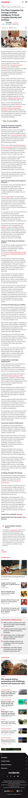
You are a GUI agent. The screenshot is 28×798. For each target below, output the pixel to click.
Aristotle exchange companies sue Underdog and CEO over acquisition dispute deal (14, 643)
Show (16, 121)
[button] (23, 2)
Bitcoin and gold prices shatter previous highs (8, 592)
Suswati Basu (4, 686)
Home (2, 5)
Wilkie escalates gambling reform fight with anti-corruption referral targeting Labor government (14, 624)
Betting (3, 676)
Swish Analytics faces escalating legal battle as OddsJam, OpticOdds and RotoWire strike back (14, 637)
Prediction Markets (6, 689)
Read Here (19, 514)
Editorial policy (13, 530)
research (7, 196)
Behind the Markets (15, 98)
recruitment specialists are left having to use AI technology (11, 108)
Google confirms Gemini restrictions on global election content (10, 584)
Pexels (24, 517)
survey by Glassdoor (16, 135)
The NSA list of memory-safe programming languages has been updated (10, 609)
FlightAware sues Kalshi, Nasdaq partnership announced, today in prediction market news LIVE (13, 649)
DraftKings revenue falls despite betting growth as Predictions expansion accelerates (15, 630)
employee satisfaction (13, 376)
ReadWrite (4, 551)
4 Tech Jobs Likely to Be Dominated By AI (13, 576)
